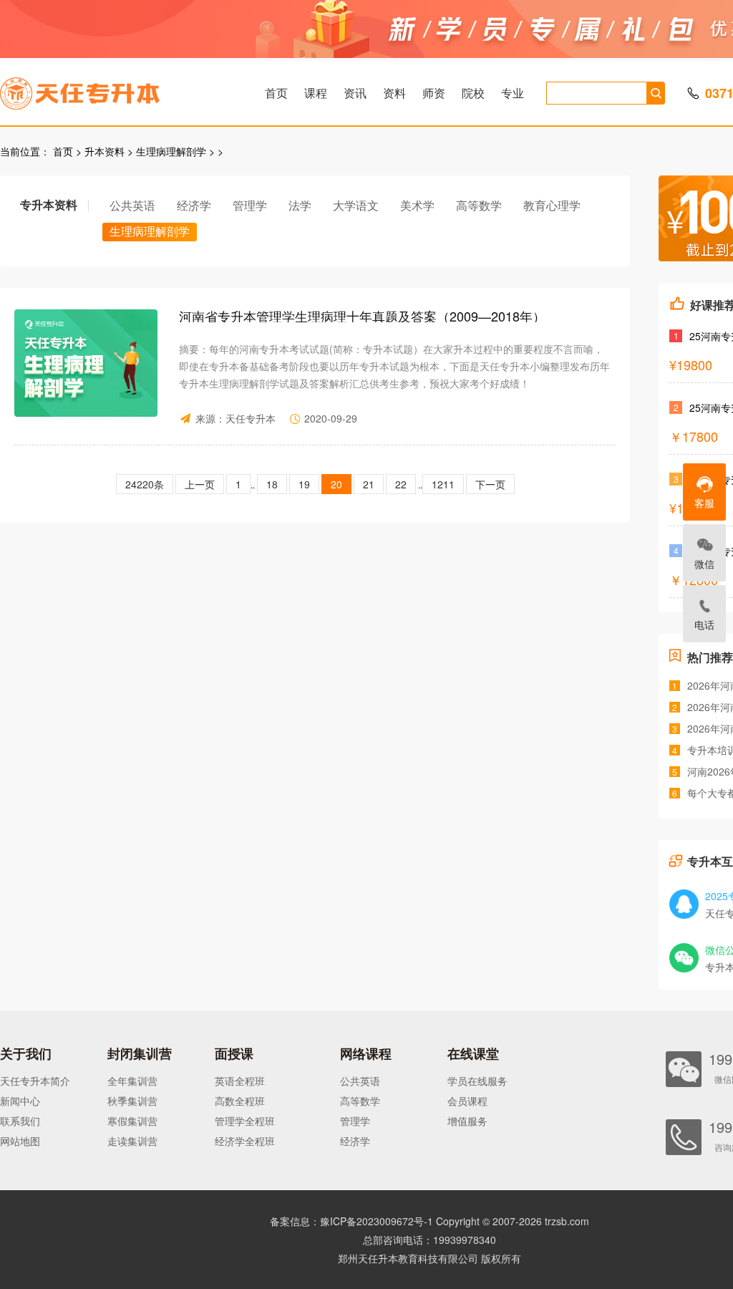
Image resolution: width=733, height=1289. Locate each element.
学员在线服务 (477, 1080)
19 (304, 484)
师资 (433, 93)
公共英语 (132, 205)
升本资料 (104, 151)
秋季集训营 (132, 1100)
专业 (512, 93)
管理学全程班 (245, 1120)
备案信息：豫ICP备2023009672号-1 (351, 1221)
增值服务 (467, 1120)
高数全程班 (240, 1100)
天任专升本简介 (35, 1080)
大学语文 (356, 205)
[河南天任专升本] (114, 88)
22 (401, 484)
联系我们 (20, 1120)
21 (368, 484)
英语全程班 (240, 1080)
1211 (443, 484)
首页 (276, 93)
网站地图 (20, 1140)
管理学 (250, 205)
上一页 (200, 484)
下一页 (490, 484)
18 (272, 484)
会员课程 (467, 1100)
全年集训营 (132, 1080)
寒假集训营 (132, 1120)
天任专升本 (250, 418)
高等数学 (479, 205)
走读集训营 (132, 1140)
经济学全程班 (245, 1140)
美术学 (417, 205)
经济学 (194, 205)
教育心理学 (552, 205)
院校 (473, 93)
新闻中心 (20, 1100)
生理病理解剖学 (171, 151)
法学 (299, 205)
